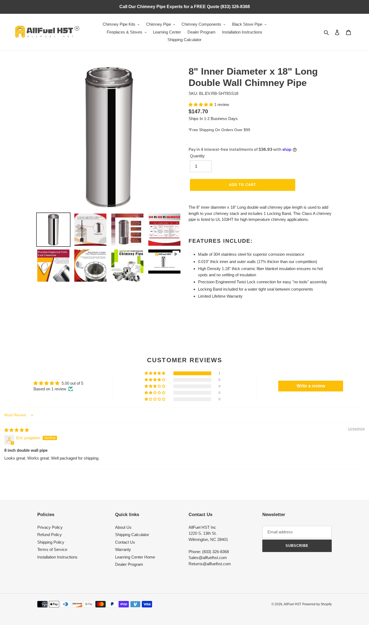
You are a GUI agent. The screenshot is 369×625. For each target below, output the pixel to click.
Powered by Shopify (317, 604)
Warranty (123, 549)
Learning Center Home (135, 557)
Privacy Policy (50, 527)
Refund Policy (49, 534)
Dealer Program (129, 564)
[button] (201, 104)
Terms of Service (52, 549)
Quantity (197, 156)
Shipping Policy (50, 542)
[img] (16, 430)
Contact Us (125, 542)
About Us (123, 527)
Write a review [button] (311, 386)
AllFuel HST (292, 604)
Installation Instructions (57, 557)
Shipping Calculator (132, 534)
